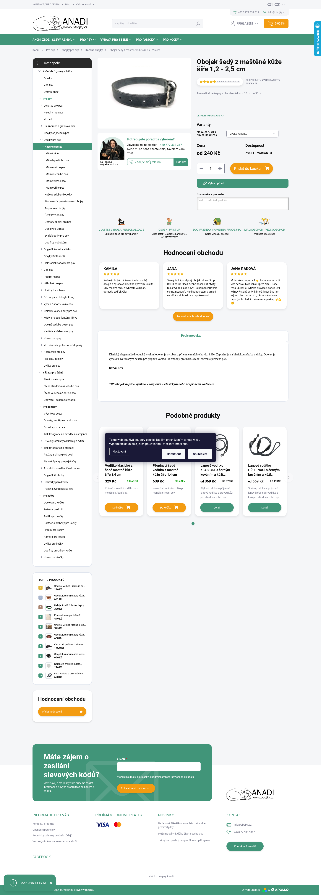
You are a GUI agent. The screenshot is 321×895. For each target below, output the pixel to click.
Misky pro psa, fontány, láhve (60, 317)
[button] (193, 523)
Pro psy (47, 98)
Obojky (48, 78)
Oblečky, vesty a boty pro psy (60, 310)
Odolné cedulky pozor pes (58, 324)
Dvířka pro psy (52, 365)
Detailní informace (208, 115)
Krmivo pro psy (52, 338)
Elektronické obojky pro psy (59, 263)
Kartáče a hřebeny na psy (58, 331)
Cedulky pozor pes (54, 427)
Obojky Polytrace (54, 228)
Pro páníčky (50, 406)
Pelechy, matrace (53, 112)
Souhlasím (200, 454)
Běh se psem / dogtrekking (59, 297)
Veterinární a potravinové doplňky (63, 345)
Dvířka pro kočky (53, 543)
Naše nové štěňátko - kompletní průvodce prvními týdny (181, 825)
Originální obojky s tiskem (58, 249)
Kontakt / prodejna (43, 823)
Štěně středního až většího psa (61, 386)
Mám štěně (52, 153)
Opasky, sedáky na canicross (60, 420)
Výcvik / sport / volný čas (58, 304)
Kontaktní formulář (245, 846)
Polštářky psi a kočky (56, 482)
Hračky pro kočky (54, 529)
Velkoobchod (83, 4)
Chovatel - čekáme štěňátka (60, 399)
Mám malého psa (56, 167)
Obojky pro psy (52, 139)
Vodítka (48, 85)
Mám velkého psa (56, 180)
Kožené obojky (53, 146)
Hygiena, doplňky (54, 358)
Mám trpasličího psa (57, 160)
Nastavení (119, 451)
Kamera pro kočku (54, 536)
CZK (277, 4)
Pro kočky (48, 495)
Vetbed (48, 119)
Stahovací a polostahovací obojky (64, 201)
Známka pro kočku (54, 509)
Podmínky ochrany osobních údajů (52, 835)
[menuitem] (54, 39)
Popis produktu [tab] (191, 335)
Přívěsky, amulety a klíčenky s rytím (64, 441)
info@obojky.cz (243, 824)
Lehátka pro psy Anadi (161, 876)
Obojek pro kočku (54, 502)
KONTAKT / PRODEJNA (46, 4)
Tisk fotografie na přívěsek (59, 447)
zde (185, 444)
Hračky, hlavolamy (54, 290)
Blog (67, 4)
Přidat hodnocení (52, 711)
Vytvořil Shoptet (250, 889)
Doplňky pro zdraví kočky (58, 550)
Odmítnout (174, 454)
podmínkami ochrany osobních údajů (172, 776)
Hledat (198, 23)
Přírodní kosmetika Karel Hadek (62, 468)
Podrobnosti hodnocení (228, 81)
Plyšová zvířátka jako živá (58, 488)
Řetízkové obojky (54, 215)
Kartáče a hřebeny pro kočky (60, 523)
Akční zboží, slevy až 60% (57, 71)
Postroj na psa (52, 276)
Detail (217, 507)
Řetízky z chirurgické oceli (58, 454)
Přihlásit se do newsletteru (136, 788)
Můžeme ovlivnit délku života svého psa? (181, 833)
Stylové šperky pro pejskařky (60, 461)
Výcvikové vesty (53, 413)
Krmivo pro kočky (54, 557)
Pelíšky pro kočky (54, 516)
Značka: (251, 83)
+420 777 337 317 (244, 832)
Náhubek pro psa (54, 283)
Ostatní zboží (51, 91)
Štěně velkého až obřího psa (60, 393)
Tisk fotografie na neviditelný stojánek (65, 434)
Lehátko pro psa (53, 105)
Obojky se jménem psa (56, 132)
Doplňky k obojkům (56, 242)
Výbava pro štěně (53, 372)
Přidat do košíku (247, 168)
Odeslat (181, 162)
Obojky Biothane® (54, 256)
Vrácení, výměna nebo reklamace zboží (55, 841)
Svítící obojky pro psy (57, 235)
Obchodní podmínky (44, 829)
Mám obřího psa (55, 187)
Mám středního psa (57, 174)
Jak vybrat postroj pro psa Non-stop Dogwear (184, 840)
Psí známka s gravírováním (59, 126)
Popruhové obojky (55, 208)
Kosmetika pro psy (54, 351)
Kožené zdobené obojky (58, 194)
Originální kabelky (54, 475)
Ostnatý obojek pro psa (58, 221)
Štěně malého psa (54, 379)
